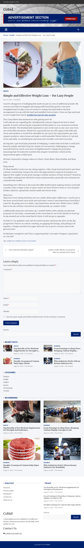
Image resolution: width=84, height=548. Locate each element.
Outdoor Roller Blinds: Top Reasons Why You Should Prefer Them (61, 251)
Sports (5, 385)
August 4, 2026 (59, 366)
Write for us (7, 500)
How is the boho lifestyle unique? (21, 250)
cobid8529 (16, 100)
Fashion (6, 377)
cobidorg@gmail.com (13, 533)
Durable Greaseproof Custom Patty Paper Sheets (26, 362)
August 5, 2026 (18, 353)
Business (57, 346)
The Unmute (29, 353)
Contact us (7, 497)
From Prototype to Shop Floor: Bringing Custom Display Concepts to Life (67, 351)
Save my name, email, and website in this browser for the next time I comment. (35, 317)
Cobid (8, 9)
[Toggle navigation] (6, 29)
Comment (7, 270)
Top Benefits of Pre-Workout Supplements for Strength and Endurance (27, 351)
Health (5, 91)
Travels (6, 391)
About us (6, 488)
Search (6, 330)
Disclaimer (7, 494)
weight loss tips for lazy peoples (41, 115)
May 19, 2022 (7, 100)
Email (6, 305)
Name (6, 298)
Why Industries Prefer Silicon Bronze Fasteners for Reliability (67, 363)
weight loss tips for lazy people (25, 241)
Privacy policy (8, 491)
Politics (6, 382)
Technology (8, 388)
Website (6, 311)
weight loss (11, 241)
